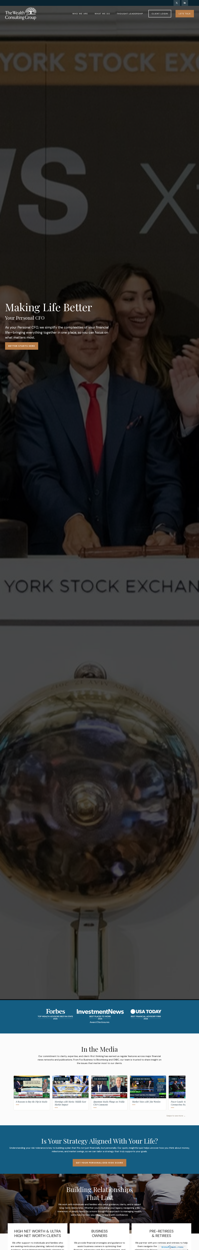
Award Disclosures (99, 1022)
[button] (80, 13)
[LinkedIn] (185, 3)
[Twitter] (177, 3)
